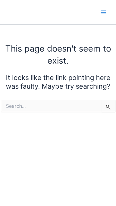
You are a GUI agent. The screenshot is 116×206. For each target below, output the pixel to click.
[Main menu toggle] (103, 12)
